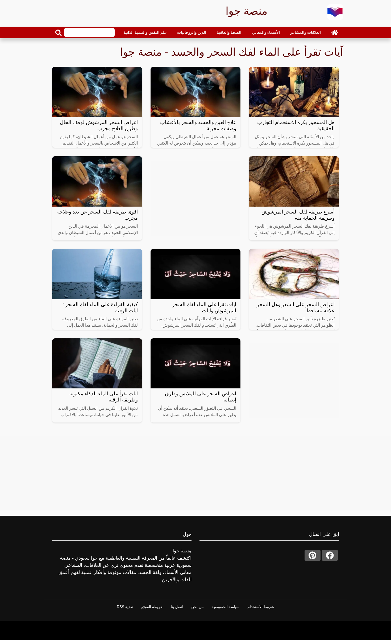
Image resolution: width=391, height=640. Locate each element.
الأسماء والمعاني (266, 32)
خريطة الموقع (152, 607)
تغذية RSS (125, 607)
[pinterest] (313, 555)
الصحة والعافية (229, 32)
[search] (58, 33)
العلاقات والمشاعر (305, 32)
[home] (334, 32)
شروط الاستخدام (260, 607)
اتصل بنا (177, 607)
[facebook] (330, 555)
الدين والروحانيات (191, 32)
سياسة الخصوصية (225, 607)
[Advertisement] (195, 198)
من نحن (197, 607)
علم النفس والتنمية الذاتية (145, 32)
